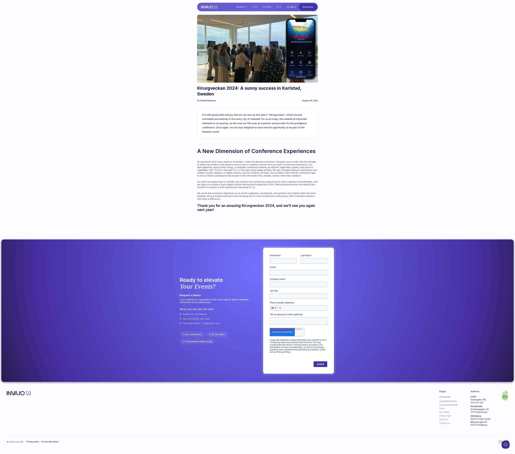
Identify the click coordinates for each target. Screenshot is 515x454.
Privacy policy (32, 441)
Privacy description (50, 441)
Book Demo (308, 7)
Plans (255, 7)
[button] (242, 7)
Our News (267, 7)
